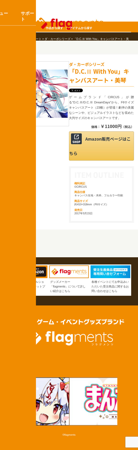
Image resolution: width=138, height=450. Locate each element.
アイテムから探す (81, 28)
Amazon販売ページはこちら (100, 146)
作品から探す (54, 28)
